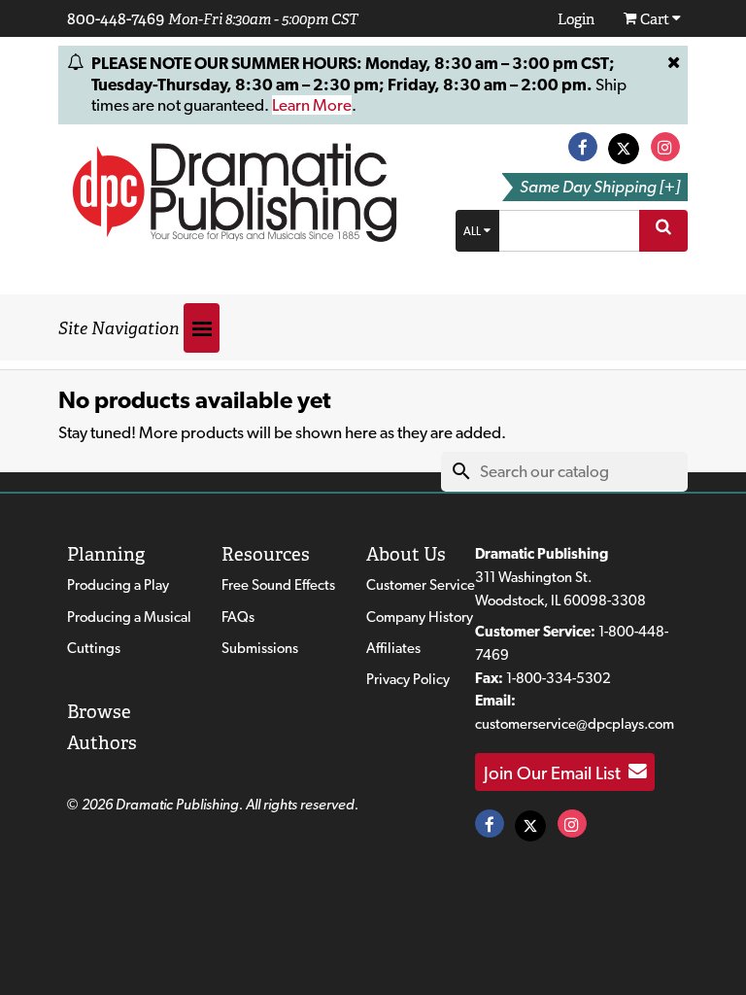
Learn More (312, 105)
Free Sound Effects (278, 585)
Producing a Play (118, 585)
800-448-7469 (115, 18)
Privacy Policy (408, 679)
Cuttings (93, 648)
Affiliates (393, 648)
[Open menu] (202, 328)
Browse (99, 712)
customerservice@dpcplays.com (574, 724)
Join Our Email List (556, 771)
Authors (102, 743)
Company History (419, 617)
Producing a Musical (129, 617)
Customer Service (420, 585)
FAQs (237, 617)
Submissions (259, 648)
